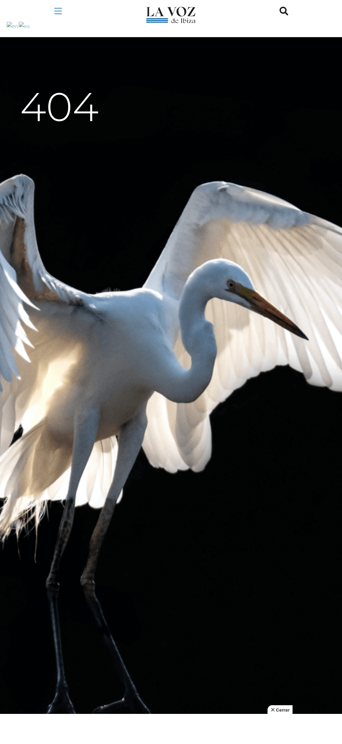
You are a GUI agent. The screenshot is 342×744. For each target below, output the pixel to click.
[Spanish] (24, 25)
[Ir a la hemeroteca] (284, 11)
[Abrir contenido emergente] (58, 11)
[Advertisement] (171, 729)
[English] (13, 25)
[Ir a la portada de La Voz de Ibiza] (171, 15)
